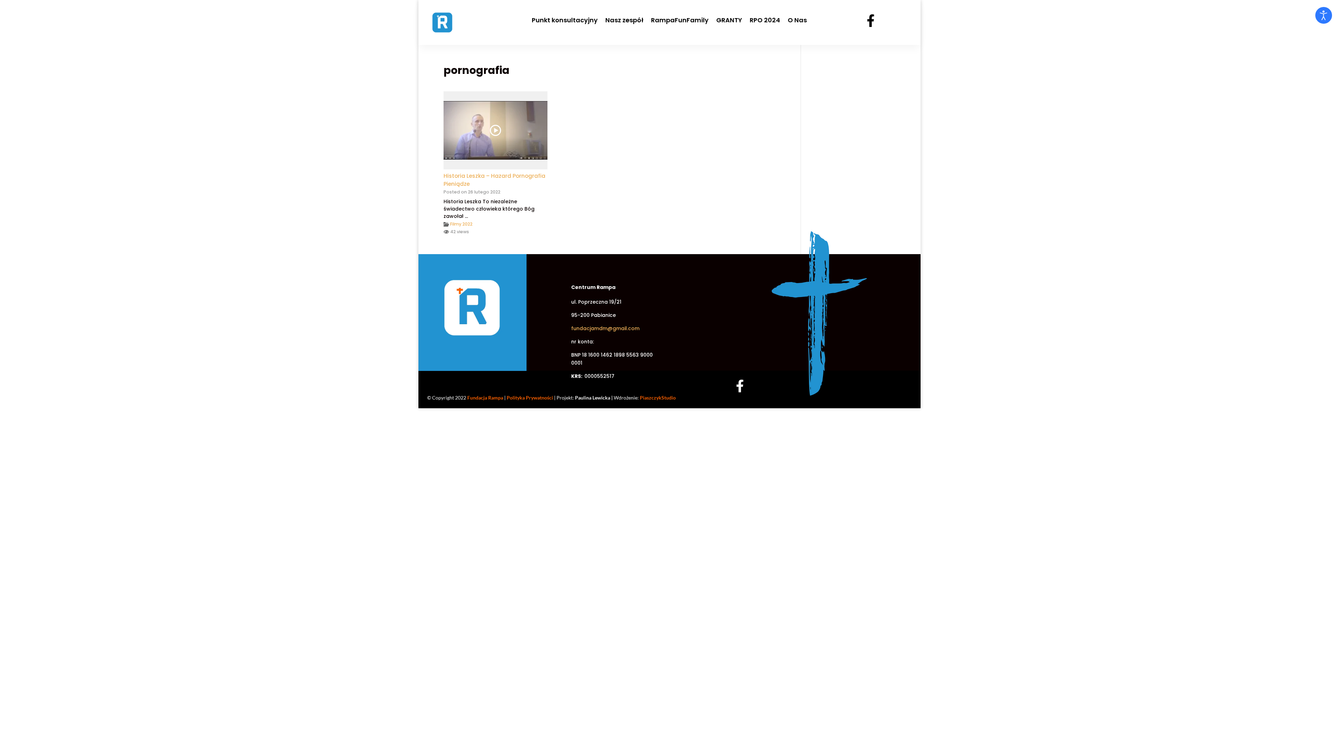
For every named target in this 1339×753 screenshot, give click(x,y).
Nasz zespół (624, 20)
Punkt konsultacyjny (565, 20)
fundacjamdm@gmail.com (605, 328)
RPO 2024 (765, 20)
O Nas (797, 20)
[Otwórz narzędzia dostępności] (1323, 15)
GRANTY (729, 20)
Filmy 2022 (461, 224)
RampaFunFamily (680, 20)
